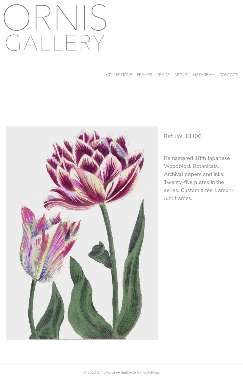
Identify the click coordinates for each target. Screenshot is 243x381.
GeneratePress (148, 372)
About (181, 74)
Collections (119, 74)
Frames (144, 74)
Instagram (203, 74)
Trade (163, 74)
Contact (228, 74)
